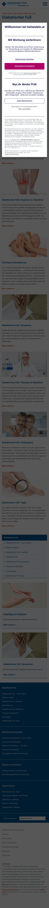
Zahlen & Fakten (12, 547)
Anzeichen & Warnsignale (11, 742)
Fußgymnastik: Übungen (11, 807)
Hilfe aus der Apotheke (10, 750)
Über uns (5, 834)
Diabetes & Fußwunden (11, 765)
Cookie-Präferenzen (9, 843)
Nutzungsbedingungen (10, 847)
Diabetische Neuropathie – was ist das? (16, 738)
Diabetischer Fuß (11, 537)
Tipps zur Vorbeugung (10, 803)
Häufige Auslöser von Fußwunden (14, 771)
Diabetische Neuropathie (12, 732)
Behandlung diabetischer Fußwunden (15, 774)
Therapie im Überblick (14, 566)
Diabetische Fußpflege (10, 799)
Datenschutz (6, 838)
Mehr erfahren (9, 625)
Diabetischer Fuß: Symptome (17, 562)
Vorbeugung (11, 571)
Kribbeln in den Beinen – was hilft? (14, 746)
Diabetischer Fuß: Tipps (15, 576)
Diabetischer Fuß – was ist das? (18, 543)
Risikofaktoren (12, 557)
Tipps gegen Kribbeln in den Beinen (15, 753)
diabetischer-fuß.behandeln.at (13, 830)
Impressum (6, 855)
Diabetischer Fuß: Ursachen (17, 552)
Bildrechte (5, 851)
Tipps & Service (8, 786)
